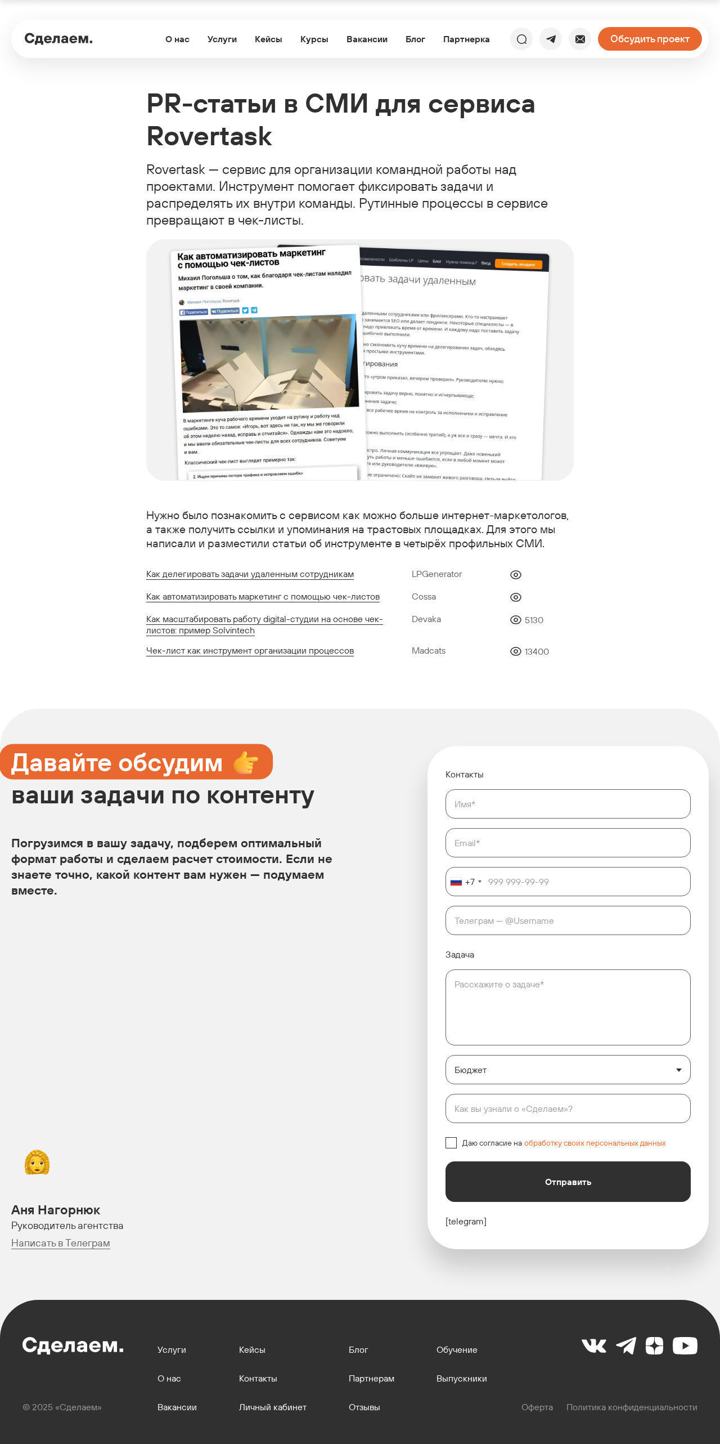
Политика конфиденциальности (632, 1407)
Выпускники (461, 1378)
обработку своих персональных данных (595, 1143)
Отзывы (364, 1407)
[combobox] (465, 882)
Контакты (258, 1378)
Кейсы (268, 38)
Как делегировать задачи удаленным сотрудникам (250, 573)
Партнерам (371, 1378)
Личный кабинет (273, 1407)
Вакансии (367, 38)
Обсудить (650, 38)
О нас (177, 38)
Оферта (537, 1407)
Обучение (457, 1350)
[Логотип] (58, 39)
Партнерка (466, 38)
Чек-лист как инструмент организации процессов (250, 650)
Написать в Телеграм (60, 1242)
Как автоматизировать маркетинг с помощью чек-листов (263, 596)
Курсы (314, 38)
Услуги (222, 38)
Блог (415, 38)
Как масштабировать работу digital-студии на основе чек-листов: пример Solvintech (264, 624)
